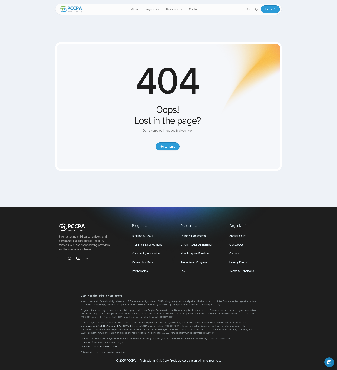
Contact (194, 9)
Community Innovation (146, 253)
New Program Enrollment (196, 253)
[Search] (248, 9)
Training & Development (147, 244)
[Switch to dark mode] (256, 9)
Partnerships (140, 271)
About (135, 9)
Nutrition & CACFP (143, 236)
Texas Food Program (194, 262)
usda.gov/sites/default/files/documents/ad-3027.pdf (106, 326)
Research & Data (142, 262)
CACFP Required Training (196, 244)
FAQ (183, 271)
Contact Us (236, 244)
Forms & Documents (193, 236)
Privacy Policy (238, 262)
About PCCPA (237, 236)
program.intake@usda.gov (104, 346)
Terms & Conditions (241, 271)
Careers (234, 253)
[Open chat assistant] (329, 362)
